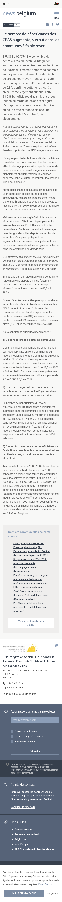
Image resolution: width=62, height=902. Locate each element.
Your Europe (21, 844)
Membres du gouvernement (29, 736)
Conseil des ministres (26, 731)
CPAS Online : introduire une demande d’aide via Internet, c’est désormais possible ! (30, 595)
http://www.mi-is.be (13, 687)
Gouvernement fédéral (27, 834)
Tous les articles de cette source (31, 623)
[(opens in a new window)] (51, 24)
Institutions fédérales (26, 741)
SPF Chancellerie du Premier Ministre (34, 849)
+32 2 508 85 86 (15, 683)
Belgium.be (20, 839)
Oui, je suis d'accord (24, 893)
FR (4, 4)
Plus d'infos (45, 884)
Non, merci (52, 893)
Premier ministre (23, 829)
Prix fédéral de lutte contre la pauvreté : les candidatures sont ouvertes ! (30, 607)
